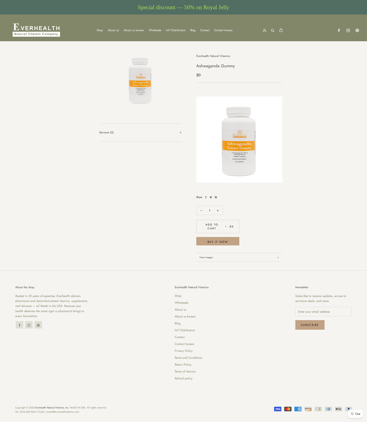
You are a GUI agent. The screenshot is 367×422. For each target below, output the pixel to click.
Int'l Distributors (175, 30)
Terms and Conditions (188, 357)
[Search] (272, 30)
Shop (100, 30)
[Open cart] (281, 30)
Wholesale (155, 30)
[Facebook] (339, 30)
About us (113, 30)
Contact (204, 30)
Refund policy (183, 378)
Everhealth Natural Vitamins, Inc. (52, 407)
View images (206, 257)
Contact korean (223, 30)
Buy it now (218, 242)
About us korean (134, 30)
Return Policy (183, 364)
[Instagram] (348, 30)
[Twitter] (211, 197)
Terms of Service (185, 371)
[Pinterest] (357, 30)
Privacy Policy (184, 351)
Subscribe (310, 325)
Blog (193, 30)
